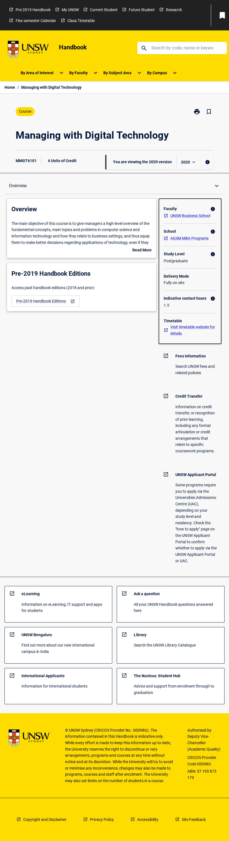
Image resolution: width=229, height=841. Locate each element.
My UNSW (70, 10)
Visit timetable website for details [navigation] (192, 330)
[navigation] (45, 301)
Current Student (104, 10)
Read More (142, 250)
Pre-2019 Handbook (33, 10)
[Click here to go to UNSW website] (28, 50)
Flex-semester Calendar (36, 20)
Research (174, 10)
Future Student (142, 10)
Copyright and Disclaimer (44, 819)
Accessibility (147, 819)
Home (9, 87)
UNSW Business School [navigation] (190, 215)
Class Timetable (81, 20)
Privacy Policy (102, 819)
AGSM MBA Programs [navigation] (189, 238)
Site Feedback (194, 819)
